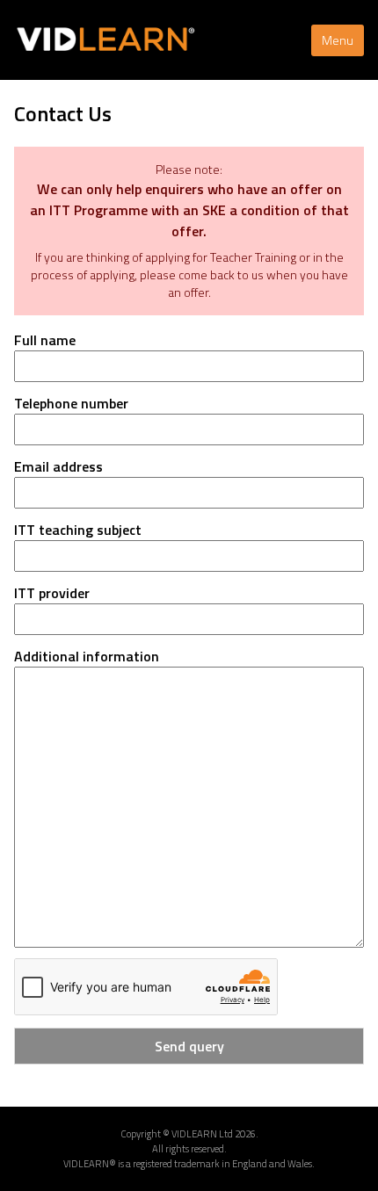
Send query (189, 1046)
